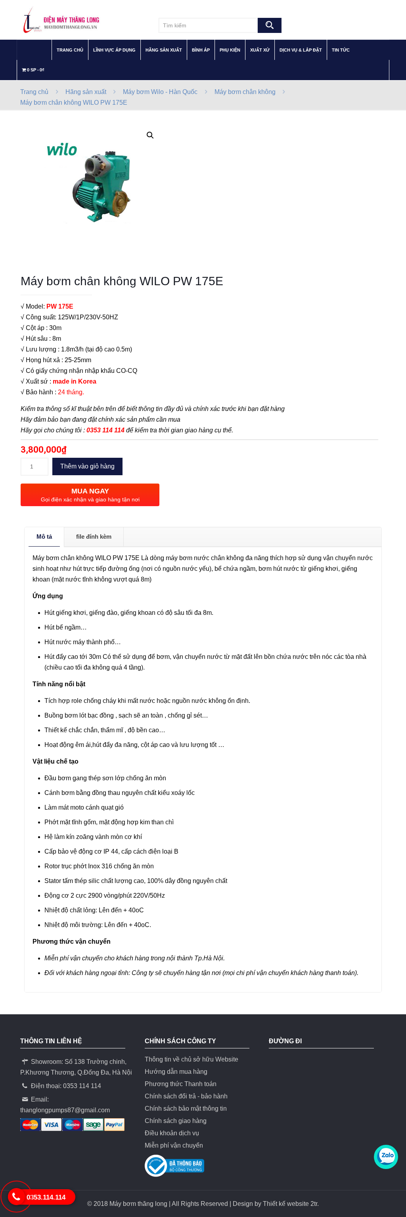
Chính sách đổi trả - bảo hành (186, 1096)
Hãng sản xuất (85, 91)
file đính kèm (93, 536)
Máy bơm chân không (245, 91)
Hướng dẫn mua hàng (176, 1071)
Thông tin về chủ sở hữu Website (191, 1059)
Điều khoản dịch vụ (172, 1133)
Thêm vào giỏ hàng (87, 466)
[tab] (44, 536)
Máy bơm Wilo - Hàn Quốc (160, 91)
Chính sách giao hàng (176, 1120)
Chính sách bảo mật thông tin (186, 1108)
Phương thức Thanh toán (180, 1084)
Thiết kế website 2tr (290, 1203)
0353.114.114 (46, 1197)
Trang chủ (34, 91)
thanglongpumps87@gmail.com (65, 1110)
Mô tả (44, 536)
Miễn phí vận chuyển (174, 1145)
